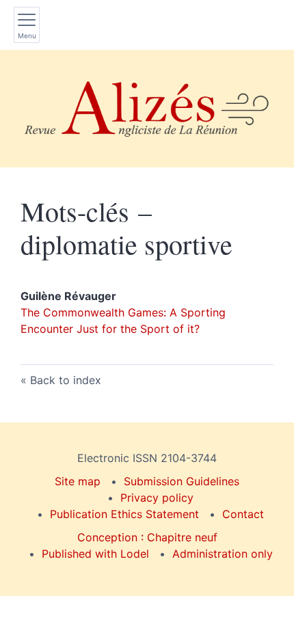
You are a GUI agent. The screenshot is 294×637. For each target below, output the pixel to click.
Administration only (222, 553)
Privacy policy (156, 497)
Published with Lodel (95, 553)
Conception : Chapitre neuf (147, 537)
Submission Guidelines (181, 481)
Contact (243, 514)
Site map (78, 481)
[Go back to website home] (147, 108)
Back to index (65, 380)
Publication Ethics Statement (124, 514)
